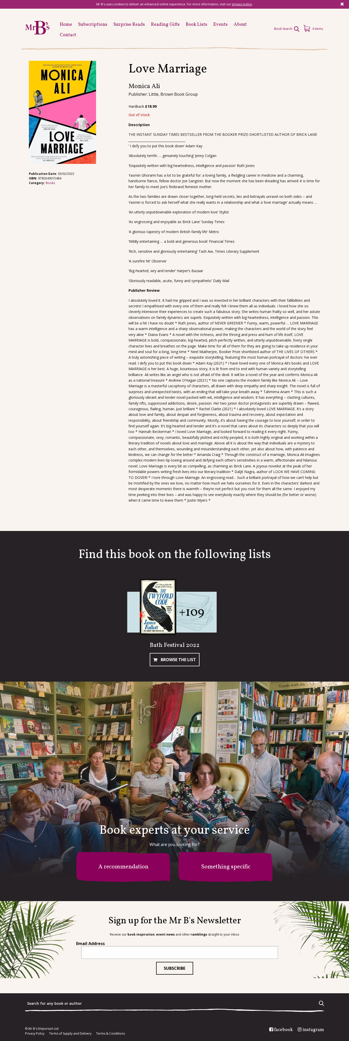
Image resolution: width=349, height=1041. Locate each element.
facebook (283, 1030)
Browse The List (178, 659)
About (240, 24)
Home (66, 24)
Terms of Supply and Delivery (70, 1033)
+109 (191, 612)
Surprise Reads (129, 24)
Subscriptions (92, 24)
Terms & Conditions (110, 1033)
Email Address (90, 943)
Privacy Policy (34, 1033)
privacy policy (242, 4)
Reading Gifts (165, 24)
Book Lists (196, 24)
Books (50, 183)
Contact (68, 35)
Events (220, 24)
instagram (313, 1030)
